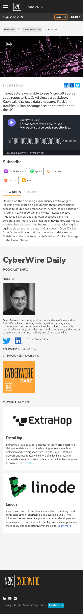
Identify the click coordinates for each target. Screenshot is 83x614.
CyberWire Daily (34, 260)
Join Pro (61, 17)
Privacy (7, 605)
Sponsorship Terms (34, 605)
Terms (17, 605)
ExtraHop (28, 463)
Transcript (32, 192)
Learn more (64, 526)
